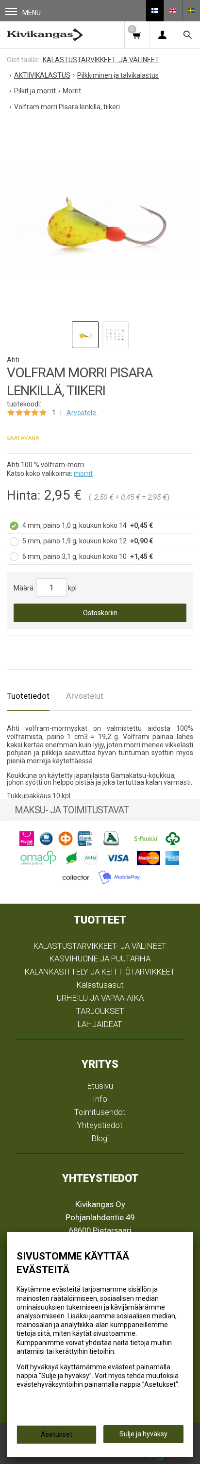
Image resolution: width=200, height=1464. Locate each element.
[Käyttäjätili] (162, 34)
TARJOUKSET (100, 1011)
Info (100, 1099)
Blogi (100, 1138)
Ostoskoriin (100, 613)
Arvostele (82, 413)
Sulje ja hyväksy (143, 1434)
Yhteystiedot (100, 1125)
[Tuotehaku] (187, 34)
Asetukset (56, 1434)
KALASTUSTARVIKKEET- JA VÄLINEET (100, 946)
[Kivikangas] (45, 34)
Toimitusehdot (100, 1112)
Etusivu (100, 1086)
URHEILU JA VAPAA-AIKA (100, 998)
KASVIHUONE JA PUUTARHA (100, 958)
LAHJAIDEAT (100, 1024)
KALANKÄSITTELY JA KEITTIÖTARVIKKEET (100, 971)
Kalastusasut (100, 985)
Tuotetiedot (28, 696)
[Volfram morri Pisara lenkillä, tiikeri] (100, 219)
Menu (31, 13)
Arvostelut (84, 696)
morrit (83, 473)
